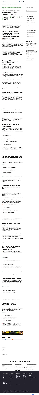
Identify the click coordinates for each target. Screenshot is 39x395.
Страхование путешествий (31, 32)
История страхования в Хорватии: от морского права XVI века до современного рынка (31, 44)
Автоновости (29, 14)
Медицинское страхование (31, 22)
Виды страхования (30, 16)
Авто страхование (29, 12)
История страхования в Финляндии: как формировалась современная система (31, 59)
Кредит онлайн (18, 378)
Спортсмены (11, 378)
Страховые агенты (30, 34)
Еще (26, 4)
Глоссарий (24, 376)
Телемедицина (12, 379)
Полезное (15, 4)
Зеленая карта (5, 383)
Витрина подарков (24, 382)
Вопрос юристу (8, 4)
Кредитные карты (18, 380)
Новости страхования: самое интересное (31, 24)
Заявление (18, 376)
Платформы (24, 378)
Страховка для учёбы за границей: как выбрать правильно (30, 55)
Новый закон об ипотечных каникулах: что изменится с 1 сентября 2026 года (7, 367)
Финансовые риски (11, 382)
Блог (12, 4)
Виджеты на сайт (24, 380)
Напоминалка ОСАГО (18, 384)
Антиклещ (4, 381)
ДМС (3, 376)
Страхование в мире (30, 26)
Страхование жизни (30, 28)
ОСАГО (4, 378)
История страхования (30, 20)
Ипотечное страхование (30, 18)
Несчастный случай (11, 385)
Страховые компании (30, 36)
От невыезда (11, 377)
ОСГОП (11, 376)
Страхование (21, 4)
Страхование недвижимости (31, 30)
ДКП (17, 375)
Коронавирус (5, 382)
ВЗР (3, 375)
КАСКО (4, 377)
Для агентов (24, 377)
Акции (24, 375)
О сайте (30, 375)
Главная (3, 4)
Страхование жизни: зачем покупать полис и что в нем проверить (30, 47)
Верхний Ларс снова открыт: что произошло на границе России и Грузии (31, 366)
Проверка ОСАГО (17, 382)
